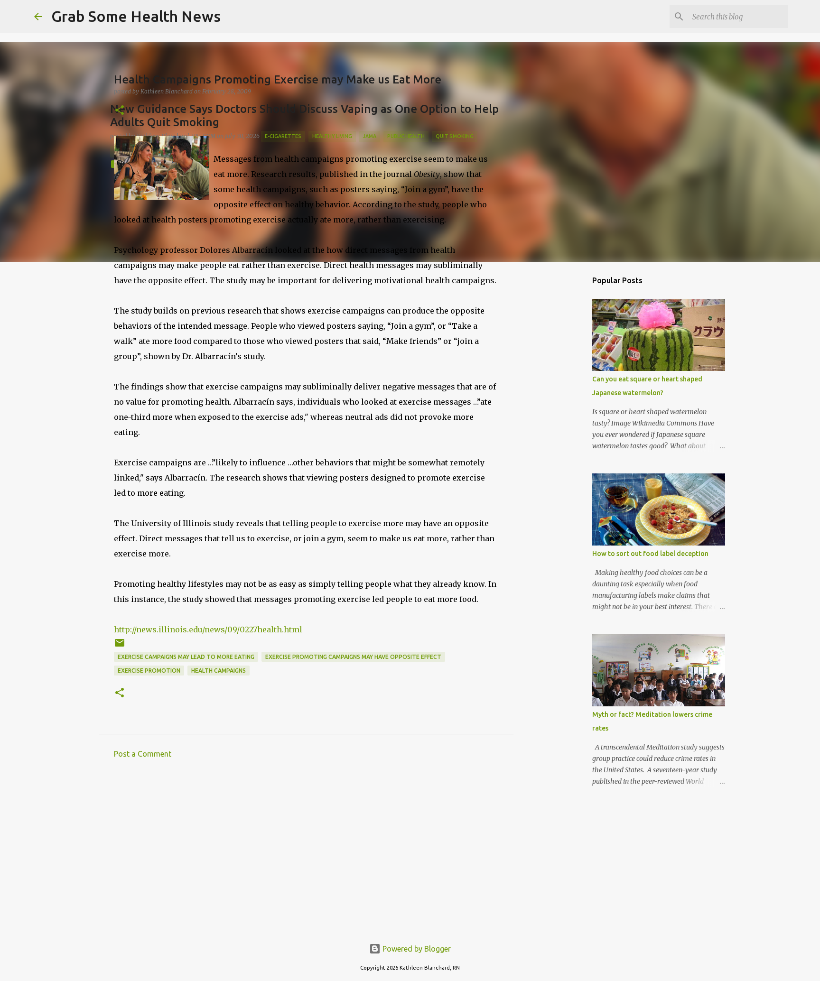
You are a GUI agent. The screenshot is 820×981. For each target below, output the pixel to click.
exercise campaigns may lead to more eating (186, 657)
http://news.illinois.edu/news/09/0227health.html (208, 629)
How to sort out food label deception (650, 553)
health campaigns (218, 670)
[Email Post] (119, 646)
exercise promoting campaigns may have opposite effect (353, 657)
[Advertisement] (306, 853)
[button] (119, 110)
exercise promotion (149, 670)
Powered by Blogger (416, 948)
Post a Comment (142, 754)
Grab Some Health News (136, 16)
